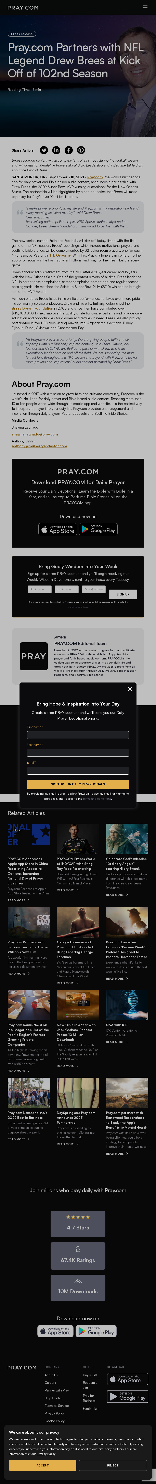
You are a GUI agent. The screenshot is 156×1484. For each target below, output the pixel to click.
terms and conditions (97, 798)
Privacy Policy (46, 1453)
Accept (43, 1465)
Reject (113, 1465)
